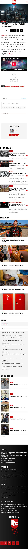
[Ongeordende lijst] (11, 108)
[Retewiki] (17, 543)
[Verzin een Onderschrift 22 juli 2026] (5, 418)
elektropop (8, 86)
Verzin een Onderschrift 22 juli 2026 (18, 419)
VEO (11, 382)
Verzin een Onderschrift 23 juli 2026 (18, 407)
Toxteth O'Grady (12, 155)
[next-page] (4, 437)
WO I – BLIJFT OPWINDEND (6, 460)
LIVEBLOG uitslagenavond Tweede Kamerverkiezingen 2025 (14, 490)
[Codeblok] (15, 108)
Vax (3, 358)
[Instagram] (12, 135)
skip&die (22, 86)
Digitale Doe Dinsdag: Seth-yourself (9, 510)
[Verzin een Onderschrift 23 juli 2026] (5, 406)
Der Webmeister (12, 175)
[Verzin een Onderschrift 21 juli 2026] (5, 429)
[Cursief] (4, 108)
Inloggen (24, 98)
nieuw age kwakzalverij (16, 202)
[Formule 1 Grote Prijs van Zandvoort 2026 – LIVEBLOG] (14, 228)
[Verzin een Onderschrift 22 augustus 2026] (14, 253)
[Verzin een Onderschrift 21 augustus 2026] (14, 278)
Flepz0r (10, 190)
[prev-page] (2, 437)
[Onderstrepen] (6, 108)
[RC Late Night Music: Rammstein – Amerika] (4, 153)
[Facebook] (11, 30)
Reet (16, 131)
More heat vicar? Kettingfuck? (8, 508)
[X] (14, 30)
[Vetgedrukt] (3, 108)
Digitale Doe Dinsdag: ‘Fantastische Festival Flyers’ (12, 504)
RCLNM (3, 21)
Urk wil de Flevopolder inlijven (8, 462)
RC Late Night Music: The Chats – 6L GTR (17, 174)
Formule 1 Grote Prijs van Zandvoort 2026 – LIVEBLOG (13, 240)
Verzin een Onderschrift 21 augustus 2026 (13, 289)
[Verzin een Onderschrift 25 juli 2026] (5, 383)
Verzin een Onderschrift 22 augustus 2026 (13, 265)
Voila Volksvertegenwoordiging (8, 495)
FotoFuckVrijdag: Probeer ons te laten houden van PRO (14, 506)
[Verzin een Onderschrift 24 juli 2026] (5, 395)
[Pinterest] (18, 30)
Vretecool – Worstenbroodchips (9, 469)
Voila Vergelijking (5, 497)
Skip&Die (4, 35)
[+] (20, 107)
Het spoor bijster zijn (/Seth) (8, 458)
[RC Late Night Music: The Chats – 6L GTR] (4, 174)
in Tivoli (10, 54)
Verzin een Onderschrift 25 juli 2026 (18, 384)
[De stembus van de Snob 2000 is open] (4, 205)
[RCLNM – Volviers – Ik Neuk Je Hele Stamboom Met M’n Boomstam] (4, 188)
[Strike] (8, 108)
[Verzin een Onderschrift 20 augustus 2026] (14, 301)
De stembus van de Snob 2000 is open (18, 204)
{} (18, 107)
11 (26, 205)
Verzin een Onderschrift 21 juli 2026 (18, 430)
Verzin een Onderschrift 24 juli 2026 (18, 396)
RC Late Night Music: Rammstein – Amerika (17, 153)
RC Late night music (15, 86)
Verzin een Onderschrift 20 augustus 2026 (13, 313)
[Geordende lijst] (10, 108)
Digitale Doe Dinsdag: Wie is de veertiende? (10, 512)
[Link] (16, 108)
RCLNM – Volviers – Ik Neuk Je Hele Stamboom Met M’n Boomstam (17, 188)
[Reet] (12, 130)
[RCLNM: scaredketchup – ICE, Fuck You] (4, 163)
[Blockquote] (13, 108)
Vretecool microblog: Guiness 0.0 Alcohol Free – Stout (13, 471)
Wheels (4, 238)
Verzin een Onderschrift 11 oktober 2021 (16, 332)
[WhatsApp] (21, 30)
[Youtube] (18, 135)
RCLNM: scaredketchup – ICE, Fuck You (17, 163)
